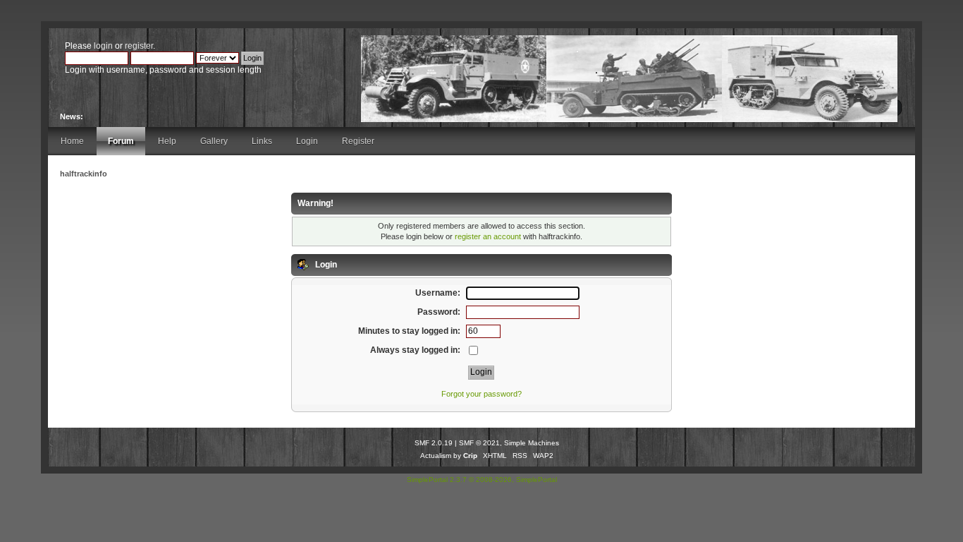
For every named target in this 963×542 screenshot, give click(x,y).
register (139, 46)
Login (307, 141)
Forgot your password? (481, 394)
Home (72, 141)
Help (167, 141)
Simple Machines (531, 443)
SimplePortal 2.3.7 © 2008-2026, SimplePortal (482, 479)
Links (262, 141)
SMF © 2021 (479, 443)
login (103, 46)
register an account (488, 236)
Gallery (214, 141)
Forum (121, 141)
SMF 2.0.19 (434, 443)
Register (358, 141)
